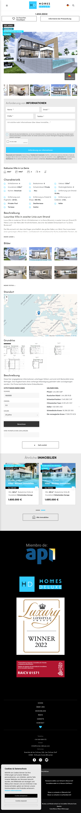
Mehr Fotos (9, 285)
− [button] (6, 300)
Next (75, 53)
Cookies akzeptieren (21, 796)
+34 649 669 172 (40, 739)
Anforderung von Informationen (40, 150)
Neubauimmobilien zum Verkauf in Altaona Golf (59, 781)
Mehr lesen (9, 237)
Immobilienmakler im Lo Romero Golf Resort (59, 783)
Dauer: (6, 411)
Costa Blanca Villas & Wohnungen (59, 809)
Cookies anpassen (21, 801)
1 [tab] (38, 510)
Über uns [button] (40, 707)
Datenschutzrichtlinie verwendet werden (20, 135)
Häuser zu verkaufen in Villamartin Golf (59, 792)
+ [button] (6, 297)
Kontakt (40, 723)
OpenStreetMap (60, 335)
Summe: (7, 391)
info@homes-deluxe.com (40, 746)
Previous (5, 53)
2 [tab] (43, 510)
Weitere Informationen (13, 790)
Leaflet (47, 335)
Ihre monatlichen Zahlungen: (16, 431)
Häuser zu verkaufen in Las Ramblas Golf (59, 795)
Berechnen (21, 424)
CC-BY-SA (73, 335)
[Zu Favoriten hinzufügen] (36, 488)
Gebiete (40, 719)
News (40, 715)
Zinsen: (6, 401)
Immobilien (40, 711)
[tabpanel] (59, 484)
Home (40, 703)
